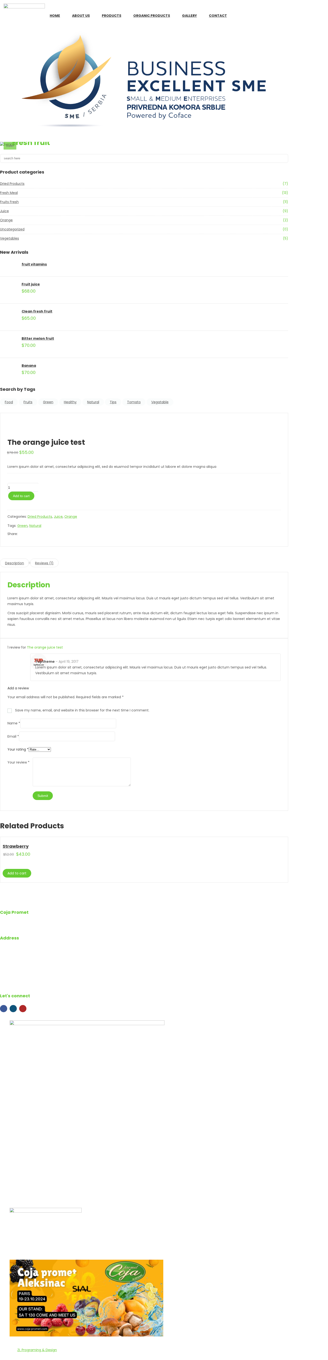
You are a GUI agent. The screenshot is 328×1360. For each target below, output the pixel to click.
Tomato (134, 402)
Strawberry (16, 846)
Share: (12, 533)
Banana (29, 365)
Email (13, 736)
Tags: (12, 525)
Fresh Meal (9, 192)
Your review (18, 762)
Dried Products (12, 183)
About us (81, 15)
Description (14, 563)
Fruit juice (31, 284)
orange (6, 220)
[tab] (14, 563)
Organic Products (151, 15)
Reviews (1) (44, 563)
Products (111, 15)
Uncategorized (12, 229)
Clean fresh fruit (37, 311)
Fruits (28, 402)
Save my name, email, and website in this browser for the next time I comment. (82, 710)
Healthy (70, 402)
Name (13, 723)
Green (48, 402)
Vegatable (160, 402)
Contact (218, 15)
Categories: (17, 516)
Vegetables (9, 238)
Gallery (189, 15)
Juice (4, 211)
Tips (113, 402)
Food (9, 402)
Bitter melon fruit (38, 338)
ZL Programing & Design (37, 1350)
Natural (93, 402)
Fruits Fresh (9, 201)
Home (55, 15)
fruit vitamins (34, 264)
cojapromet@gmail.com (31, 974)
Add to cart (21, 496)
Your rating (18, 749)
